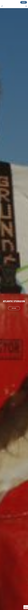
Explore (14, 308)
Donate (23, 2)
